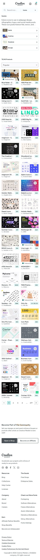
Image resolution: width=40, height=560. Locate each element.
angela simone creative (11, 195)
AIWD (25, 287)
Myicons (6, 287)
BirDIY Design (8, 213)
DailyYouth (26, 397)
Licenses (5, 489)
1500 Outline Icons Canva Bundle (14, 359)
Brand (4, 503)
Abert (5, 360)
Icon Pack (24, 322)
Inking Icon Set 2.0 (8, 101)
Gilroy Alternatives (27, 519)
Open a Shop (9, 441)
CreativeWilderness (29, 158)
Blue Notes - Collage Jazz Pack (13, 83)
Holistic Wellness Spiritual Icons (13, 193)
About (4, 499)
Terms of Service (7, 540)
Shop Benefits (7, 525)
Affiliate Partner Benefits (11, 521)
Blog (3, 477)
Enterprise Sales (27, 481)
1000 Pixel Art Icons (28, 83)
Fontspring (25, 499)
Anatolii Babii (27, 177)
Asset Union (7, 103)
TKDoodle (7, 268)
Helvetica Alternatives (29, 515)
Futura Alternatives (28, 507)
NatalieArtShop (28, 213)
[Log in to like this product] (15, 72)
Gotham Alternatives (28, 503)
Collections (6, 481)
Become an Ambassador (11, 529)
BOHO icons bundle (9, 248)
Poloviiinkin (27, 84)
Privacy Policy (6, 537)
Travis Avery (27, 195)
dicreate (6, 232)
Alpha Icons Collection (29, 175)
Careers (4, 507)
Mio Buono (26, 305)
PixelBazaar (7, 305)
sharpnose (26, 121)
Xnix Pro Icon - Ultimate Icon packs (15, 322)
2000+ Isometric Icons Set (11, 395)
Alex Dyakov (27, 140)
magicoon (7, 140)
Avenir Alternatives (28, 511)
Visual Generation (9, 121)
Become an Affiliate (28, 441)
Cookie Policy (6, 546)
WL (5, 342)
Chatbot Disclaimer (8, 543)
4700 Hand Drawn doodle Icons (13, 267)
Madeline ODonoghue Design (13, 84)
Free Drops (25, 477)
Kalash (25, 324)
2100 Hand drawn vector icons (13, 119)
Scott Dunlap (27, 360)
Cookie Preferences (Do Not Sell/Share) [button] (15, 549)
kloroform (26, 250)
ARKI (24, 232)
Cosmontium (8, 158)
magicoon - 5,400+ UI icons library (15, 138)
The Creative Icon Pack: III (11, 156)
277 (31, 403)
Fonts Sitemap (26, 523)
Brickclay (6, 397)
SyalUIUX (7, 324)
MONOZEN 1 (25, 267)
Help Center (6, 485)
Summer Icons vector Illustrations (14, 230)
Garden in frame (9, 250)
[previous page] (4, 403)
